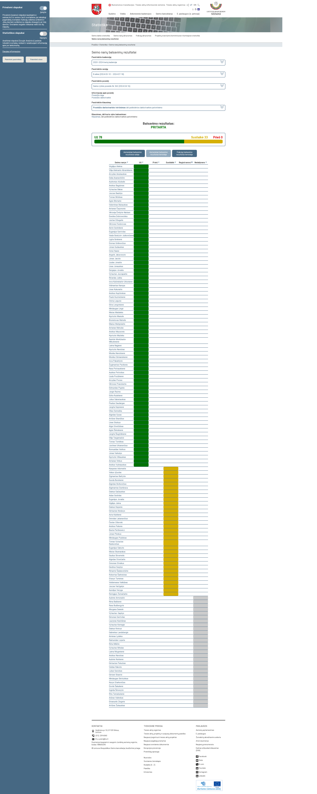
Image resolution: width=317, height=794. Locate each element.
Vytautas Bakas (116, 189)
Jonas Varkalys (115, 453)
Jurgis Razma (114, 392)
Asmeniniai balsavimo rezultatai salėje (132, 153)
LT (191, 5)
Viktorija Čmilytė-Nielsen (119, 212)
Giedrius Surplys (116, 567)
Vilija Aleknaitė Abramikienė (120, 170)
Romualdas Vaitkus (117, 449)
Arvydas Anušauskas (118, 174)
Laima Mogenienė (116, 652)
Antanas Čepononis (117, 208)
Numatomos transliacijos (123, 5)
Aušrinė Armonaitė (117, 598)
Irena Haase (114, 251)
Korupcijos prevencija (152, 748)
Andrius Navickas (116, 655)
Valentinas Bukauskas (118, 205)
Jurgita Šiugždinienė (117, 434)
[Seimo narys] (127, 162)
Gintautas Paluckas (117, 663)
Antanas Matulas (116, 328)
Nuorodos (147, 758)
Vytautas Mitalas (116, 648)
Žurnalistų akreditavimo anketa (208, 737)
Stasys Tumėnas (116, 578)
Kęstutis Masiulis (116, 316)
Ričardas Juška (115, 278)
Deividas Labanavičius (118, 518)
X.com (201, 764)
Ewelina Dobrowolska (118, 216)
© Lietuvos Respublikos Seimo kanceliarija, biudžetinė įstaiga (116, 748)
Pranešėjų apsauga (151, 752)
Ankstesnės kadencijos (140, 14)
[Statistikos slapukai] (43, 34)
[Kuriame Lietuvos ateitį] (209, 790)
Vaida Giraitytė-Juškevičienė (121, 235)
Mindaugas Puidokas (118, 538)
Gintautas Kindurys (117, 511)
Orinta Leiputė (115, 301)
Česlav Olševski (116, 522)
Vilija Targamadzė (116, 438)
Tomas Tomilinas (116, 442)
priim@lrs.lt (103, 739)
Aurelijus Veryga (116, 590)
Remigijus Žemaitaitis (118, 594)
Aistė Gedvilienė (116, 228)
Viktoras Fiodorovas (117, 224)
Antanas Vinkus (115, 461)
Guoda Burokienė (116, 480)
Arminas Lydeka (115, 636)
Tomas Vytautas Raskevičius (116, 542)
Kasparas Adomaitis (117, 468)
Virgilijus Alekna (115, 166)
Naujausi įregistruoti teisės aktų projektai (160, 737)
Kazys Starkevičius (117, 682)
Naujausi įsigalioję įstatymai (155, 741)
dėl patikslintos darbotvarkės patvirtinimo (127, 107)
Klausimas (96, 117)
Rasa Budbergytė (116, 605)
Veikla (123, 14)
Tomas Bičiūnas (115, 197)
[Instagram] (197, 772)
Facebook (203, 756)
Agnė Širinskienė (116, 430)
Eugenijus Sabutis (116, 548)
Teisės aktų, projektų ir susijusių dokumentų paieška (164, 734)
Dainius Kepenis (115, 507)
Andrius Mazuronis (117, 332)
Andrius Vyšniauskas (117, 465)
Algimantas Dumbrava (118, 488)
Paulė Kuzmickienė (117, 297)
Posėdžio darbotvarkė (101, 97)
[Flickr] (197, 760)
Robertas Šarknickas (118, 575)
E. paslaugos (201, 734)
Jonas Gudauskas (116, 247)
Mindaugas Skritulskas (118, 678)
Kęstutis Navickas (117, 349)
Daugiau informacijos (11, 51)
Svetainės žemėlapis (152, 761)
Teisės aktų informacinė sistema (150, 5)
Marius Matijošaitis (117, 324)
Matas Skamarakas (117, 552)
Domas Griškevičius (117, 243)
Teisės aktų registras (175, 5)
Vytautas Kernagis (117, 625)
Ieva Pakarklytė (116, 361)
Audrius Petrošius (116, 372)
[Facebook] (197, 756)
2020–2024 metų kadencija (105, 62)
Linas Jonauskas (116, 266)
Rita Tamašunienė (116, 694)
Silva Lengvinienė (116, 305)
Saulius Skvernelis (116, 555)
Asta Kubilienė (115, 515)
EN (195, 5)
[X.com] (197, 764)
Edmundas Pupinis (117, 388)
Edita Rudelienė (115, 395)
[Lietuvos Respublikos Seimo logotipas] (216, 8)
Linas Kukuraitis (115, 289)
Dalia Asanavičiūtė (117, 178)
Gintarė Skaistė (115, 675)
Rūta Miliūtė (114, 644)
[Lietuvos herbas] (96, 9)
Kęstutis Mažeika (116, 335)
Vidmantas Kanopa (117, 285)
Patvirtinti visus (36, 59)
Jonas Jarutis (115, 258)
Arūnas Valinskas (116, 698)
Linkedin (202, 776)
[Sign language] (196, 9)
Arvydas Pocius (115, 380)
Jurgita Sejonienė (116, 407)
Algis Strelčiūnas (116, 426)
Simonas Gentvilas (117, 617)
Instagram (203, 772)
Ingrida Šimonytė (116, 690)
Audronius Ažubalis (117, 182)
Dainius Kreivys (115, 628)
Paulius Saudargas (117, 403)
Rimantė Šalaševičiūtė (118, 571)
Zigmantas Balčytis (117, 476)
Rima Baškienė (115, 602)
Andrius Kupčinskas (117, 293)
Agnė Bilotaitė (115, 201)
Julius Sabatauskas (117, 399)
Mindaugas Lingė (116, 308)
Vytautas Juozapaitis (118, 274)
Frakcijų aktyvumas (143, 36)
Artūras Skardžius (116, 418)
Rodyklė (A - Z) (149, 765)
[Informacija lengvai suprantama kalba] (199, 9)
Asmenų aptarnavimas (205, 730)
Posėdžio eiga (98, 95)
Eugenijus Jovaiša (116, 499)
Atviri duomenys (202, 741)
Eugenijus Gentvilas (117, 232)
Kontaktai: (97, 726)
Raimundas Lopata (117, 640)
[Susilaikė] (175, 162)
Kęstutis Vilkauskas (117, 457)
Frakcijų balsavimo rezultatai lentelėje (184, 153)
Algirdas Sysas (115, 415)
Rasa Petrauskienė (117, 368)
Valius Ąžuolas (115, 472)
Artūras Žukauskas (117, 705)
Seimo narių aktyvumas (123, 36)
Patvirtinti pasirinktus (13, 59)
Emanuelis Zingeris (117, 701)
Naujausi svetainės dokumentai (156, 745)
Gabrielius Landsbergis (118, 632)
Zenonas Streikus (116, 563)
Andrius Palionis (115, 526)
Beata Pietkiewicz (117, 530)
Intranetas (148, 772)
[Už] (142, 162)
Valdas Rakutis (115, 667)
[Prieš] (158, 162)
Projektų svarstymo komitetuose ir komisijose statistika (177, 36)
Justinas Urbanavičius (118, 445)
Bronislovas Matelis (117, 320)
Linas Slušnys (115, 422)
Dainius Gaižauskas (117, 492)
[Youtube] (197, 768)
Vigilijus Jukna (115, 503)
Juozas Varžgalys (116, 586)
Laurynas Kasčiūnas (117, 621)
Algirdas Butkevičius (117, 484)
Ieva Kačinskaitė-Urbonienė (121, 282)
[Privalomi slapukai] (43, 8)
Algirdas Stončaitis (117, 559)
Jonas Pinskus (115, 534)
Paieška (147, 768)
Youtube (202, 768)
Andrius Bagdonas (116, 185)
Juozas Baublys (115, 193)
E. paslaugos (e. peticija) (188, 14)
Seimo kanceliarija (164, 14)
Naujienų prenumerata (205, 745)
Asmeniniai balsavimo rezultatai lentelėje (158, 153)
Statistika (103, 45)
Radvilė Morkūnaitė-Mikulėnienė (117, 340)
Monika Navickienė (117, 353)
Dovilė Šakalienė (116, 686)
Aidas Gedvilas (115, 495)
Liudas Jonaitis (115, 262)
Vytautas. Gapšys (116, 613)
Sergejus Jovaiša (116, 270)
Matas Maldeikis (116, 312)
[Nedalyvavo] (206, 162)
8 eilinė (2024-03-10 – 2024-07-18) (108, 74)
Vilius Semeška (115, 411)
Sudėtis (112, 14)
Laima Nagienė (115, 345)
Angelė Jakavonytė (117, 255)
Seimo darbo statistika (101, 36)
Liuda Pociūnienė (116, 376)
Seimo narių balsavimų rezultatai (105, 39)
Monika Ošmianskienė (118, 357)
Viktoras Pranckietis (117, 384)
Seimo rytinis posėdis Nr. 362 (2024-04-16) (111, 86)
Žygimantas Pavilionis (118, 365)
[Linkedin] (197, 776)
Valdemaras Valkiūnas (118, 582)
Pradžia (95, 45)
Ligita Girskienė (115, 239)
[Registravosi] (192, 162)
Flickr (201, 760)
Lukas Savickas (115, 671)
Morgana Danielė (116, 609)
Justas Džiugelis (116, 220)
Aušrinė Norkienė (116, 659)
